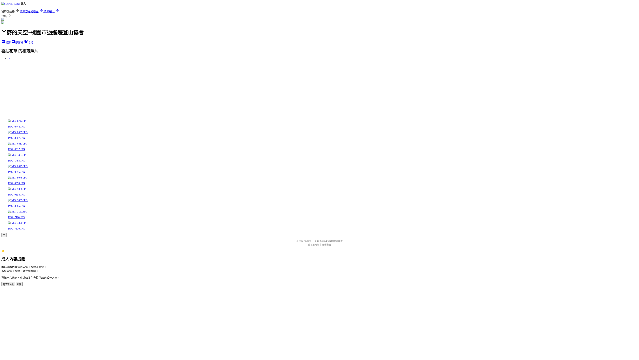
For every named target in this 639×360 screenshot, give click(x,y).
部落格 (19, 42)
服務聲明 (326, 244)
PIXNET (307, 241)
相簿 (8, 42)
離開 (19, 284)
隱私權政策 (313, 244)
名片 (30, 42)
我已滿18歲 (8, 284)
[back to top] (4, 235)
